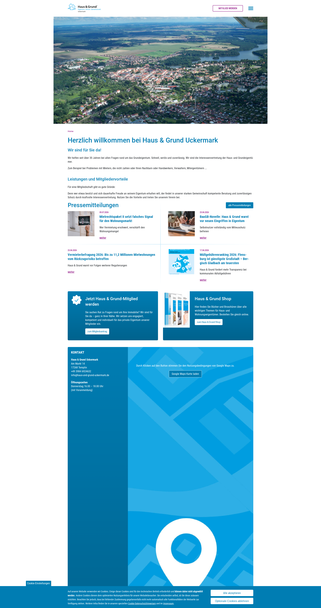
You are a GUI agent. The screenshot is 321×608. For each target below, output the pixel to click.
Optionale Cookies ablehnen (232, 601)
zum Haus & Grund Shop (208, 322)
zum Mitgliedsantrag (97, 331)
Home (70, 131)
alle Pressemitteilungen (239, 205)
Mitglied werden (228, 8)
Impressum (168, 603)
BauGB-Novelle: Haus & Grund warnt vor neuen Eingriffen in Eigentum (224, 219)
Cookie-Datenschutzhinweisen (142, 603)
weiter (102, 237)
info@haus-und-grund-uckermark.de (90, 375)
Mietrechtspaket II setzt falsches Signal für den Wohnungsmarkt (126, 219)
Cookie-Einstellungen (38, 583)
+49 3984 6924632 (81, 371)
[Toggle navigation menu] (250, 8)
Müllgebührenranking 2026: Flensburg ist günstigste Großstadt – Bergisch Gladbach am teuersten (224, 259)
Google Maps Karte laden (185, 373)
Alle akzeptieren (232, 593)
